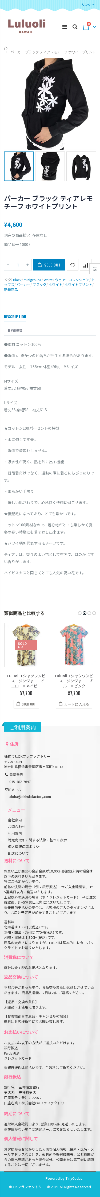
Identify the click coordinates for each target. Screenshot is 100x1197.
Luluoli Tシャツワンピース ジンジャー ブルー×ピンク (26, 680)
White (48, 279)
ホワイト (55, 284)
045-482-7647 (20, 781)
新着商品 (11, 289)
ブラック (39, 284)
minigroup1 (33, 279)
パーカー (23, 284)
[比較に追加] (85, 264)
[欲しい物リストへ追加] (72, 264)
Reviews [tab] (15, 330)
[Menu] (64, 26)
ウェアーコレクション (72, 279)
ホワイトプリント (78, 284)
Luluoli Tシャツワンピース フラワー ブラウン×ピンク (74, 680)
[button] (79, 613)
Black (17, 279)
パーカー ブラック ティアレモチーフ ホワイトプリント (48, 202)
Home (6, 48)
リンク (86, 4)
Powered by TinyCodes (63, 1178)
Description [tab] (15, 316)
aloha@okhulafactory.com (30, 796)
